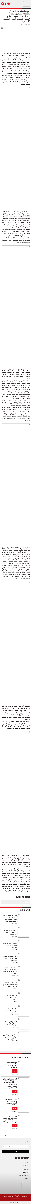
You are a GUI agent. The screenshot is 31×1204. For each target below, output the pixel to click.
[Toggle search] (8, 3)
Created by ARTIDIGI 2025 (16, 1202)
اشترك (15, 1151)
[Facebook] (17, 897)
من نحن (26, 1169)
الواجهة (22, 902)
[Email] (28, 897)
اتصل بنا (25, 1166)
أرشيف (26, 1179)
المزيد (6, 1048)
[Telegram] (26, 897)
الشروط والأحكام (23, 1175)
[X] (20, 897)
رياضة (17, 902)
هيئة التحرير (25, 1172)
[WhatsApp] (23, 897)
